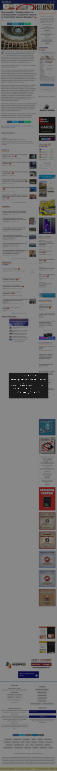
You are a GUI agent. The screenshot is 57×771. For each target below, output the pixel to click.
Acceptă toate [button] (23, 392)
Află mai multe (36, 380)
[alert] (28, 385)
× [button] (46, 374)
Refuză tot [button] (34, 392)
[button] (28, 383)
